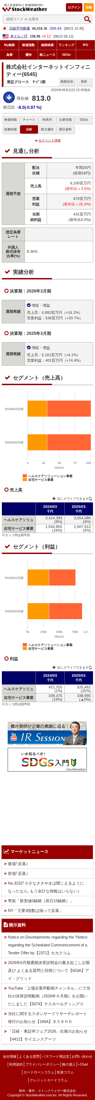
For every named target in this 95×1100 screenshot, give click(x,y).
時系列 (47, 120)
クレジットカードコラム (49, 1080)
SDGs (84, 120)
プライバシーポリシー (42, 1064)
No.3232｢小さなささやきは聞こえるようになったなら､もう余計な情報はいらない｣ (46, 887)
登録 (89, 7)
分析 (29, 129)
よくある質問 (29, 1056)
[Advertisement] (47, 807)
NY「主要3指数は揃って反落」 (35, 910)
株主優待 (47, 129)
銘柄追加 (66, 81)
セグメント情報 (50, 140)
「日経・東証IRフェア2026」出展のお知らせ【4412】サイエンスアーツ (48, 1035)
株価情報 (10, 120)
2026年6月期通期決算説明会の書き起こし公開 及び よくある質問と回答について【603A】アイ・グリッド (49, 970)
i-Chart (83, 1064)
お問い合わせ (82, 1056)
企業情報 (65, 120)
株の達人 (69, 1064)
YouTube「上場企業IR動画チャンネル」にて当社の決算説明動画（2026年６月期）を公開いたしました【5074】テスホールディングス (49, 996)
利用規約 (16, 1064)
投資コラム (65, 1072)
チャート (29, 120)
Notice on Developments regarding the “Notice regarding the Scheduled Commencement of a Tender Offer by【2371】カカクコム (47, 945)
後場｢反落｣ (18, 863)
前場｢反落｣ (18, 873)
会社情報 (10, 1056)
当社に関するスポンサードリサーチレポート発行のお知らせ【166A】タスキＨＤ (47, 1017)
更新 (84, 81)
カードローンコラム (38, 1072)
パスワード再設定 (55, 1056)
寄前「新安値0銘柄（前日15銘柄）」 (41, 901)
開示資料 (65, 129)
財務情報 (10, 129)
